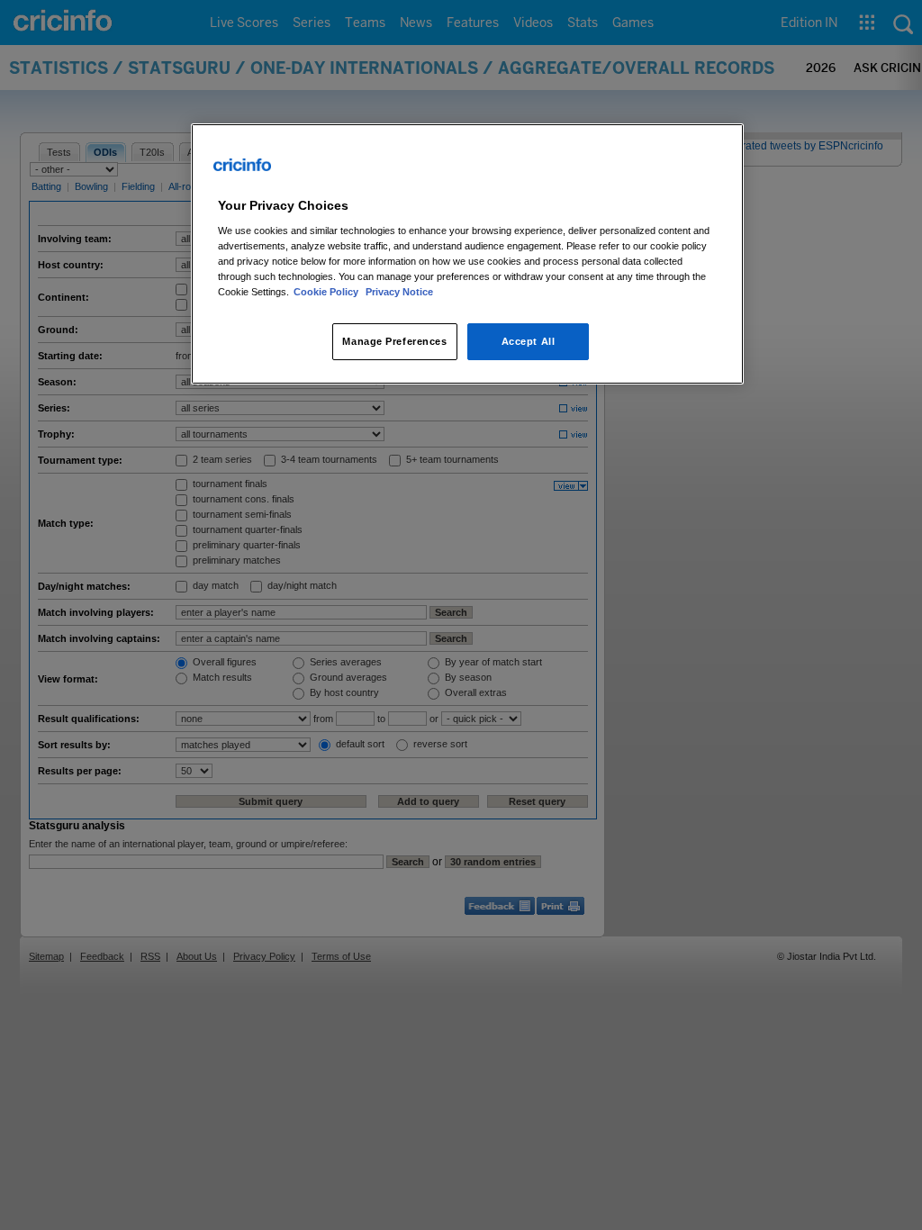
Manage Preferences (394, 341)
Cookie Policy (327, 291)
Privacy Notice (399, 291)
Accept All (529, 341)
